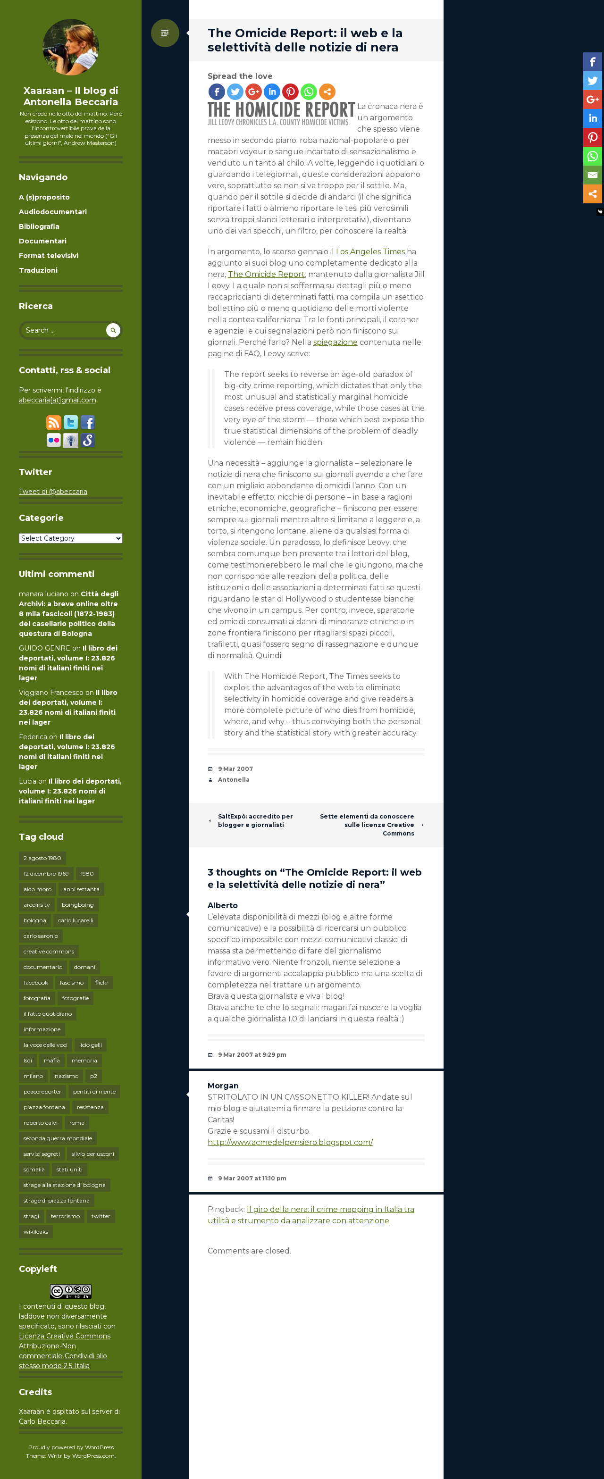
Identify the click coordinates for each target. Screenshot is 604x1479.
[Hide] (600, 212)
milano (33, 1075)
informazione (42, 1029)
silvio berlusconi (93, 1153)
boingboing (78, 904)
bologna (35, 920)
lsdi (28, 1060)
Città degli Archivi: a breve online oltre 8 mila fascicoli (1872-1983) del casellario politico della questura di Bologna (68, 614)
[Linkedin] (272, 92)
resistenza (90, 1107)
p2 (93, 1075)
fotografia (37, 998)
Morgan (223, 1085)
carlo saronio (41, 935)
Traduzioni (38, 270)
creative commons (49, 951)
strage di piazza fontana (57, 1200)
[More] (327, 92)
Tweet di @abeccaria (53, 491)
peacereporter (42, 1091)
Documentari (43, 241)
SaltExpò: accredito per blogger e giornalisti (255, 820)
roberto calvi (41, 1122)
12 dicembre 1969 (46, 873)
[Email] (592, 175)
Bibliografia (39, 226)
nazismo (66, 1075)
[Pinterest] (290, 92)
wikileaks (36, 1231)
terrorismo (65, 1216)
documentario (43, 966)
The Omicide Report (266, 274)
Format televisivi (48, 255)
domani (84, 966)
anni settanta (81, 889)
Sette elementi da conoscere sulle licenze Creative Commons (367, 825)
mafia (52, 1060)
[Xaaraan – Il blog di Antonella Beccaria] (71, 47)
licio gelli (90, 1044)
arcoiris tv (37, 904)
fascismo (72, 982)
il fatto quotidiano (48, 1013)
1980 (87, 873)
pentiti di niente (94, 1091)
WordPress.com (93, 1455)
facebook (36, 982)
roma (76, 1122)
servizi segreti (42, 1153)
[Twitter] (235, 92)
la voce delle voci (45, 1044)
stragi (31, 1216)
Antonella (234, 779)
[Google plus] (253, 92)
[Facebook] (217, 92)
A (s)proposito (44, 197)
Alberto (223, 905)
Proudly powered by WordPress (71, 1447)
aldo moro (37, 889)
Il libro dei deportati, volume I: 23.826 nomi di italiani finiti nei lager (70, 791)
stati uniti (70, 1169)
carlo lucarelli (75, 920)
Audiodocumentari (53, 212)
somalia (34, 1169)
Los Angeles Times (370, 251)
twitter (101, 1216)
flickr (102, 982)
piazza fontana (44, 1107)
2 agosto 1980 (42, 857)
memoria (84, 1060)
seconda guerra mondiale (58, 1138)
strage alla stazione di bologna (65, 1184)
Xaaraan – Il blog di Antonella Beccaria (71, 96)
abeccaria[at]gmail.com (57, 400)
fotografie (75, 998)
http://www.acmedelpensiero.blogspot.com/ (290, 1142)
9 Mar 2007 (235, 768)
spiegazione (335, 342)
